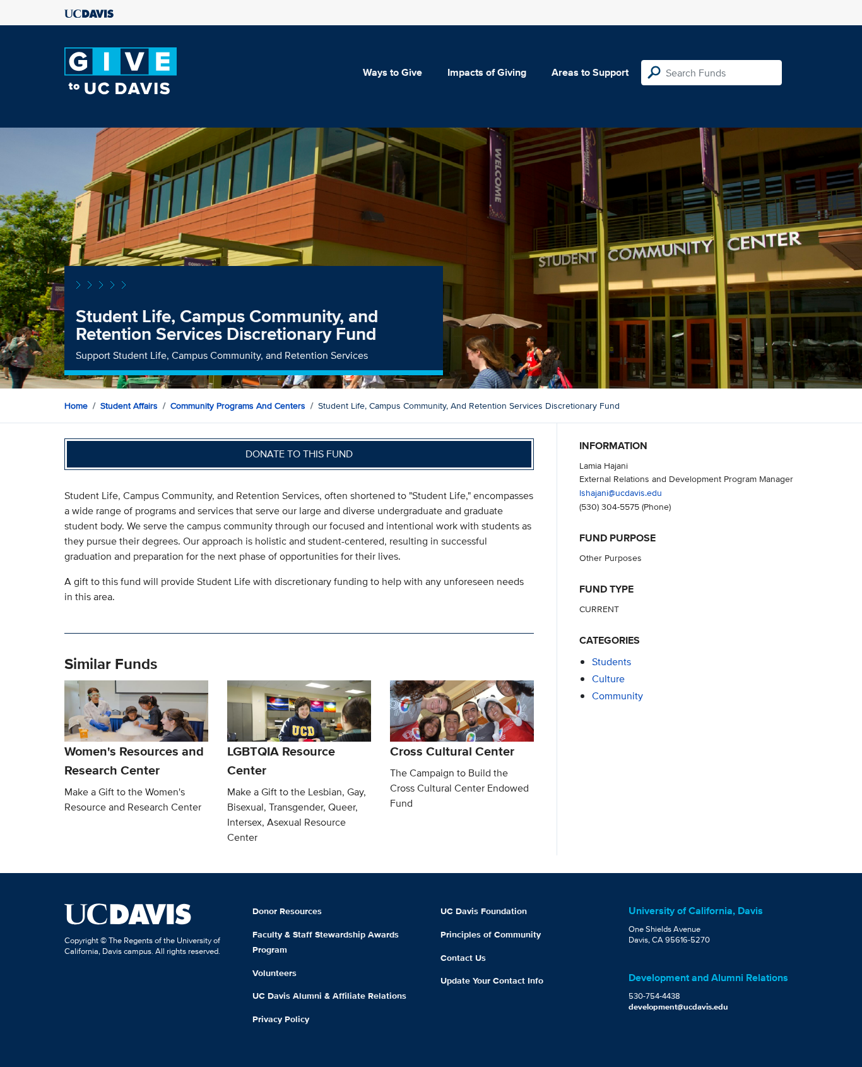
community (617, 696)
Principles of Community (490, 934)
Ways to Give (392, 72)
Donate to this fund (299, 454)
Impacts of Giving (486, 72)
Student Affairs (129, 405)
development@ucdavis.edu (678, 1007)
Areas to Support (590, 72)
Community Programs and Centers (237, 405)
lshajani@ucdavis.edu (620, 492)
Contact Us (463, 957)
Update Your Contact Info (491, 980)
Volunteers (274, 973)
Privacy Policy (280, 1019)
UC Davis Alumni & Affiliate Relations (329, 995)
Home (76, 405)
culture (608, 679)
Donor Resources (287, 911)
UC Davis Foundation (483, 911)
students (611, 661)
